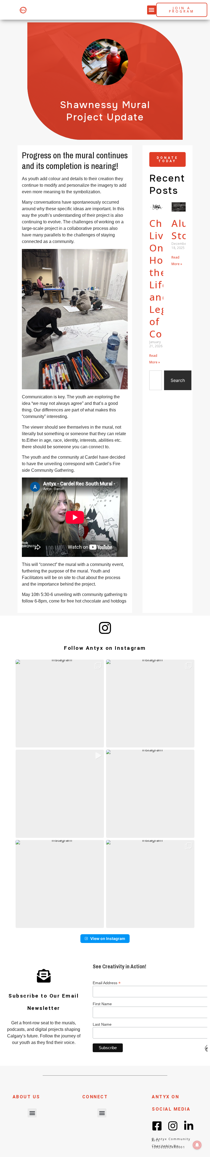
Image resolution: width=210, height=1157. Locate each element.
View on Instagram (107, 938)
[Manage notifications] (197, 1145)
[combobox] (155, 380)
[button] (151, 9)
